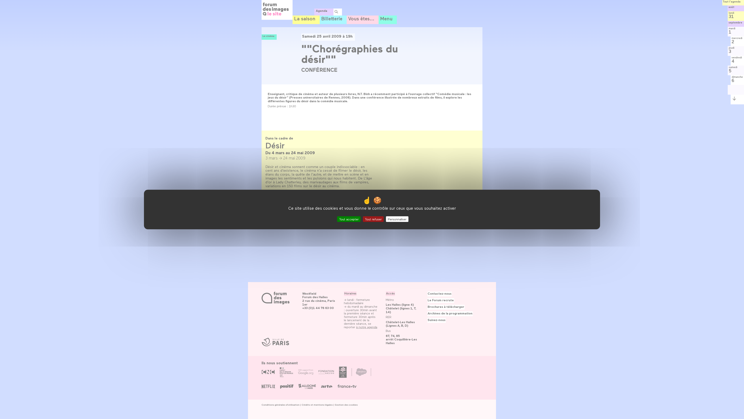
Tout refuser (373, 219)
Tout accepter (349, 219)
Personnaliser (397, 219)
